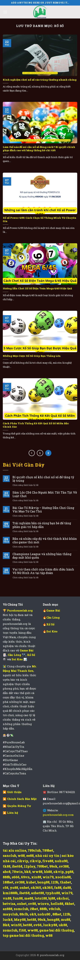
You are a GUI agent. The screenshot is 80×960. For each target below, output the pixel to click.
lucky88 (50, 925)
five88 (47, 861)
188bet (8, 882)
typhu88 (52, 893)
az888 (7, 909)
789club (34, 850)
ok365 (36, 887)
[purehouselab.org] (40, 12)
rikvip (22, 861)
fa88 (57, 887)
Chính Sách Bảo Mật (22, 799)
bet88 (31, 919)
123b (54, 882)
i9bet (34, 909)
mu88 (65, 919)
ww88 (37, 871)
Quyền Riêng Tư (19, 806)
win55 (16, 925)
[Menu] (5, 11)
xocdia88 (63, 877)
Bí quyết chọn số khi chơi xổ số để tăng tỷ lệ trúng (43, 478)
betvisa (9, 903)
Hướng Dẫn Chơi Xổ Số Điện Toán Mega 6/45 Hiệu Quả (37, 288)
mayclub (10, 914)
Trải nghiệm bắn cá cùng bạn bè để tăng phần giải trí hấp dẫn (41, 524)
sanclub (9, 855)
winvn (43, 903)
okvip (58, 871)
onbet (24, 887)
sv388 (64, 866)
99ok (53, 866)
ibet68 (17, 866)
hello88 (57, 903)
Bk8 (6, 925)
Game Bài (53, 610)
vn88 (7, 898)
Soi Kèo (17, 659)
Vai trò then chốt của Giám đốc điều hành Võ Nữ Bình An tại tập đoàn (43, 571)
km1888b (10, 893)
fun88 (18, 898)
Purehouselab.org (20, 610)
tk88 (6, 866)
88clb (23, 914)
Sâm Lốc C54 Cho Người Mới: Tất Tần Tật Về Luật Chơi (44, 494)
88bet (56, 914)
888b (6, 877)
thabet (65, 882)
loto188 (41, 898)
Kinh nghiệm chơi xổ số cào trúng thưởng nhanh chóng (39, 79)
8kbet (69, 903)
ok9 (33, 914)
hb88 (48, 871)
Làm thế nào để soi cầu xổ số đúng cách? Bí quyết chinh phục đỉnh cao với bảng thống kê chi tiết (39, 148)
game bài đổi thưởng (56, 930)
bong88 (43, 882)
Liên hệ (12, 813)
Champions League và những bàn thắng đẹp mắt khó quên (41, 555)
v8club (54, 909)
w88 (21, 855)
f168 (22, 930)
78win (17, 871)
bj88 (51, 898)
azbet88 (37, 893)
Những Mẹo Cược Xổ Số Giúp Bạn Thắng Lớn (32, 356)
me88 (28, 898)
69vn (25, 877)
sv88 (32, 903)
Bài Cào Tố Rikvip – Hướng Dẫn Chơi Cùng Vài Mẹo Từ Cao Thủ (43, 509)
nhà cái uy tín (47, 855)
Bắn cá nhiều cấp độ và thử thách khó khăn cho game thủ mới (44, 540)
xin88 (36, 877)
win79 (48, 877)
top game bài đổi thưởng (23, 935)
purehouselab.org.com (58, 815)
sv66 (37, 925)
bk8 (27, 871)
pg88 (69, 871)
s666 (16, 877)
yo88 (14, 887)
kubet (31, 882)
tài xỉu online (14, 850)
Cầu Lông (15, 655)
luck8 (7, 919)
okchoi (63, 898)
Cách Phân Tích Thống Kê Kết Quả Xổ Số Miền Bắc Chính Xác (36, 425)
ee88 (30, 855)
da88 (67, 887)
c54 (5, 887)
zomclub (21, 909)
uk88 (63, 925)
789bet (47, 850)
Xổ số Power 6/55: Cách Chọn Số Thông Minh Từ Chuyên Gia (39, 219)
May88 (20, 919)
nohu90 (61, 861)
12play (29, 866)
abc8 (6, 871)
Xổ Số (31, 655)
